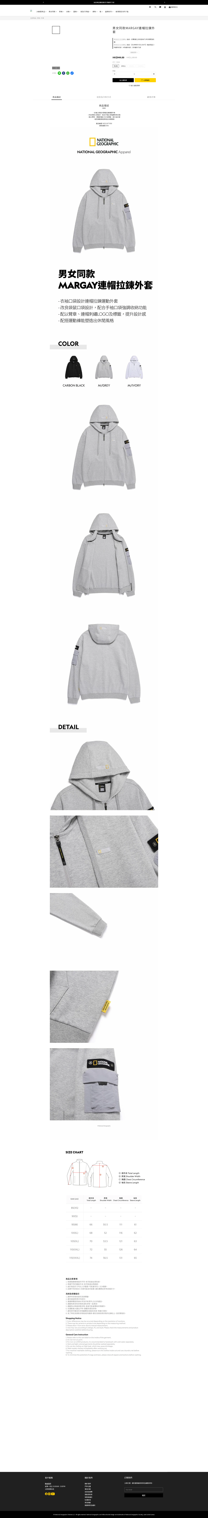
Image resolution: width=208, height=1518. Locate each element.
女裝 (68, 11)
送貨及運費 (88, 1492)
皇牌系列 (108, 11)
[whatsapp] (67, 73)
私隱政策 (88, 1500)
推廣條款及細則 (90, 1505)
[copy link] (72, 73)
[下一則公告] (165, 2)
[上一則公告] (43, 2)
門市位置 (88, 1486)
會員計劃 (88, 1489)
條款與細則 (88, 1497)
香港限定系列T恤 (122, 11)
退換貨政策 (88, 1494)
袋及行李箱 (84, 11)
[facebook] (63, 73)
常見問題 (88, 1502)
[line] (59, 73)
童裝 (75, 11)
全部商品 (33, 18)
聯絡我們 (48, 1484)
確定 (143, 1495)
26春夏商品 (40, 11)
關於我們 (88, 1484)
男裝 (61, 11)
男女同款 (52, 11)
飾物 (94, 11)
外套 (42, 18)
